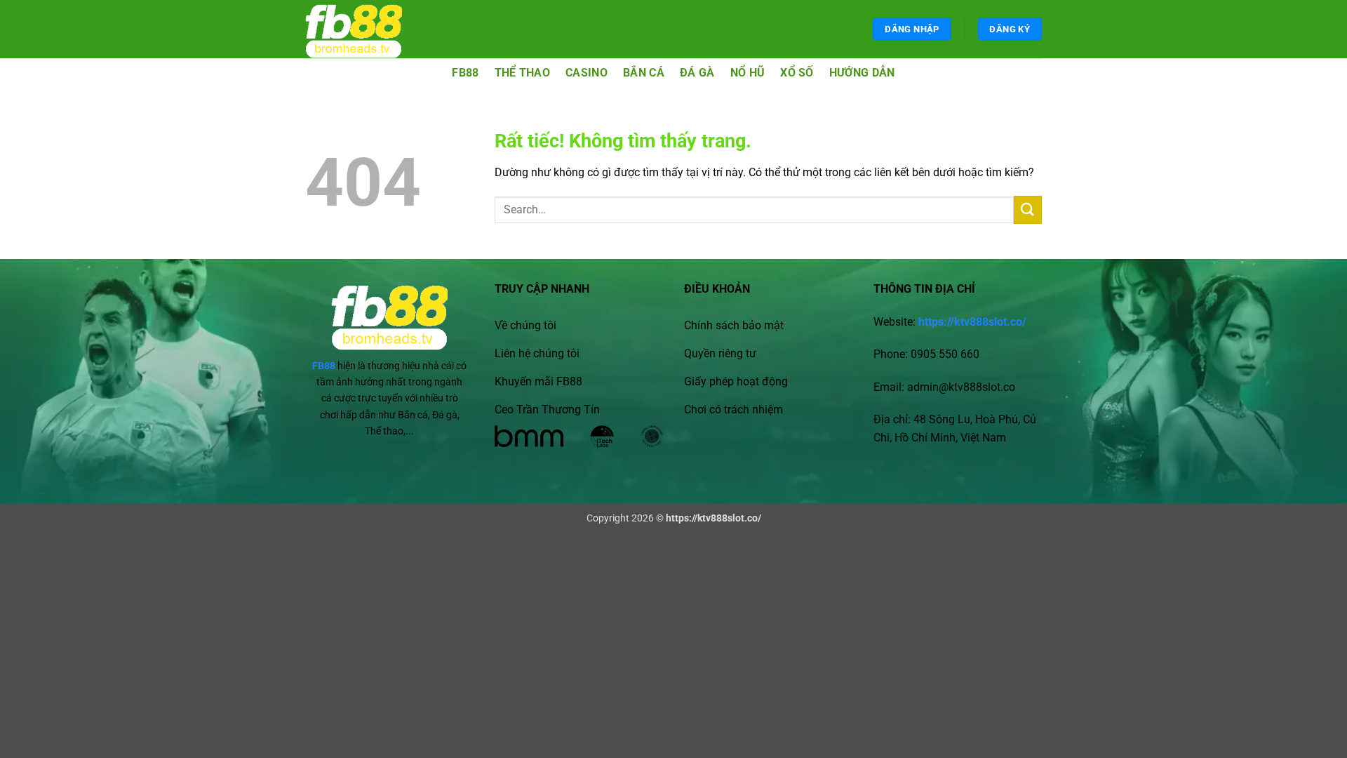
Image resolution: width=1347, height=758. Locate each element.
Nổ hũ (747, 72)
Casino (586, 72)
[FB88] (367, 29)
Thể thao (523, 72)
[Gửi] (1028, 209)
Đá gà (697, 72)
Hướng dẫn (862, 72)
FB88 (465, 72)
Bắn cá (643, 72)
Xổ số (797, 72)
